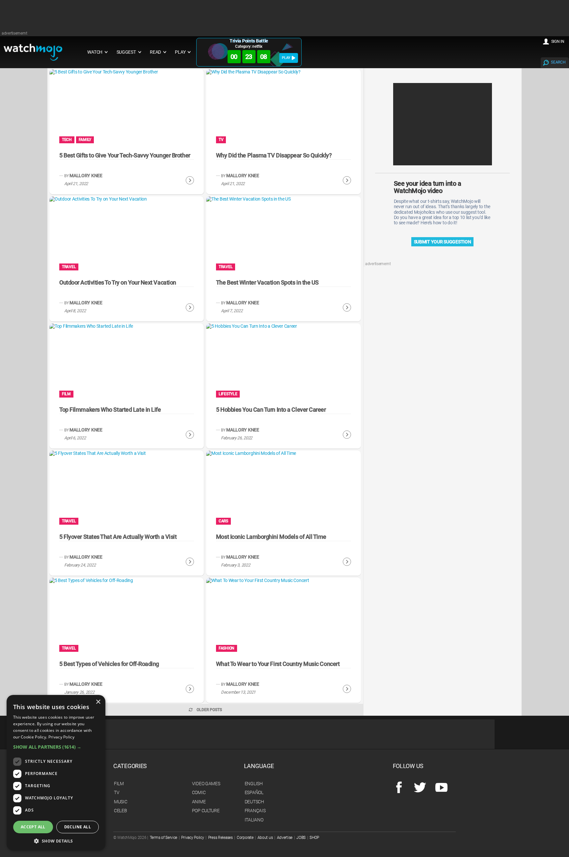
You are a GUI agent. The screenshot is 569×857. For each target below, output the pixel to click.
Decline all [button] (77, 827)
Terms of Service (163, 837)
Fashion (226, 648)
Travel (69, 266)
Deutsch (254, 801)
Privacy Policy (192, 837)
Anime (199, 801)
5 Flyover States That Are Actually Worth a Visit (117, 536)
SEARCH (558, 62)
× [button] (97, 702)
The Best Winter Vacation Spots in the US (267, 282)
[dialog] (56, 772)
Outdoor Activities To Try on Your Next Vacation (117, 282)
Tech (67, 139)
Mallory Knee (85, 176)
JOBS (301, 837)
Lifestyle (228, 394)
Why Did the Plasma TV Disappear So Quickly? (274, 155)
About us (265, 837)
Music (120, 801)
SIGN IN (557, 41)
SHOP (314, 837)
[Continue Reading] (190, 180)
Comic (199, 792)
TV (221, 139)
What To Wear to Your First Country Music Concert (277, 663)
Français (255, 810)
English (254, 783)
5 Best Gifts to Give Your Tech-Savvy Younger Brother (124, 155)
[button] (56, 747)
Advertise (284, 837)
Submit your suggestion (442, 241)
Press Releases (220, 837)
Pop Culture (206, 810)
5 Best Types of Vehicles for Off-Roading (109, 663)
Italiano (254, 819)
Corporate (245, 837)
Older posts (209, 709)
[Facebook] (399, 788)
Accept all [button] (33, 827)
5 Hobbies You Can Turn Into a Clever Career (271, 409)
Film (66, 394)
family (85, 139)
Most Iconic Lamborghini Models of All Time (271, 536)
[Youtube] (441, 788)
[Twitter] (420, 788)
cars (223, 521)
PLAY (286, 58)
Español (254, 792)
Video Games (206, 783)
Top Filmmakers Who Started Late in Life (110, 409)
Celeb (120, 810)
